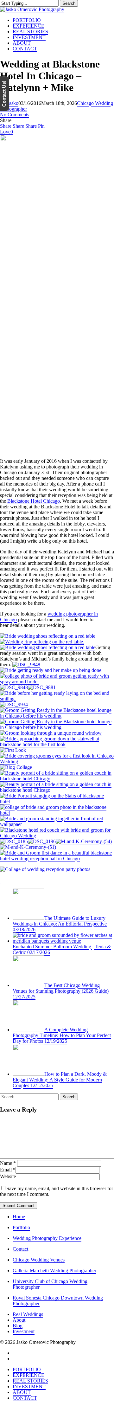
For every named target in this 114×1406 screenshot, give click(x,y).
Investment (24, 1331)
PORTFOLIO (27, 1369)
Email (8, 1169)
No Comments (14, 114)
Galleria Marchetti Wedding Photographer (54, 1270)
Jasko (12, 103)
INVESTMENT (29, 1386)
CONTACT (25, 1398)
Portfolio (21, 1227)
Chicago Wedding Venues (39, 1259)
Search (68, 3)
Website (8, 1176)
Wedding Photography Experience (47, 1238)
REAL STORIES (30, 1380)
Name (8, 1163)
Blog (17, 1325)
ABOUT (22, 1392)
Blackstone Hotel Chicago (33, 501)
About (19, 1320)
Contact (20, 1249)
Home (19, 1216)
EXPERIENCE (28, 1375)
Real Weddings (28, 1314)
